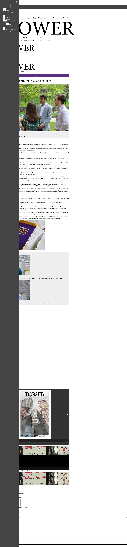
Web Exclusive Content (10, 22)
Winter (40, 38)
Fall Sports (7, 15)
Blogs (10, 24)
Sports (39, 35)
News (26, 40)
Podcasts (7, 27)
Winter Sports (8, 17)
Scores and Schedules (11, 20)
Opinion (32, 40)
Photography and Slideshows (11, 29)
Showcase (35, 76)
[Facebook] (20, 464)
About (47, 40)
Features (29, 40)
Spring (41, 40)
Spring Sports (8, 19)
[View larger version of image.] (34, 107)
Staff (50, 40)
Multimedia (10, 26)
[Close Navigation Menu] (17, 2)
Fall (41, 37)
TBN (24, 40)
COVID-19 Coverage (9, 8)
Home (22, 40)
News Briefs (8, 10)
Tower (2, 2)
